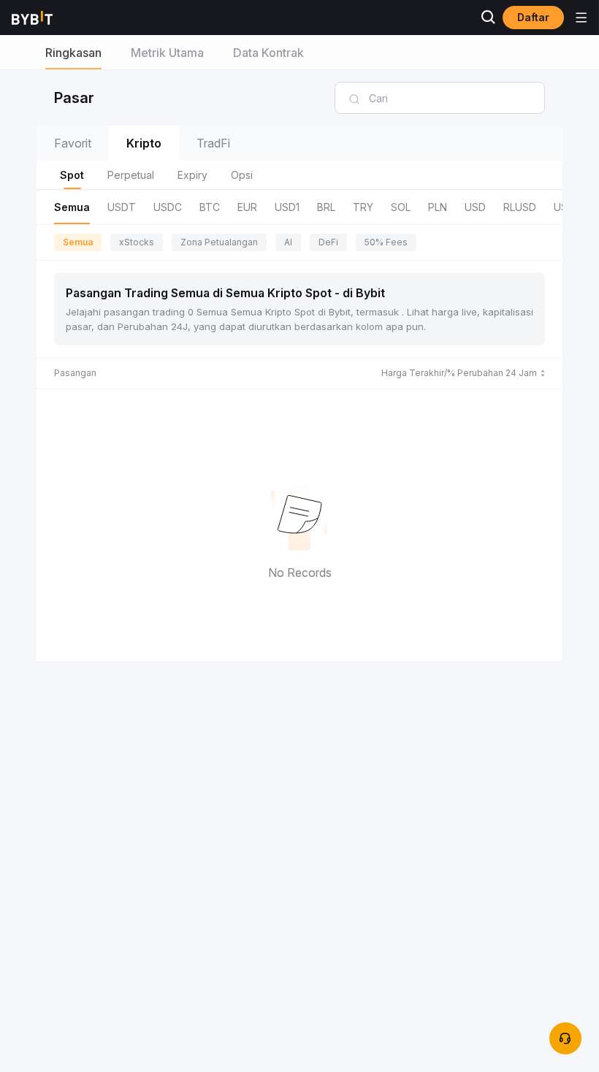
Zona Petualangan (219, 242)
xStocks (136, 242)
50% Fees (386, 242)
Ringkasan (73, 52)
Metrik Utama (167, 52)
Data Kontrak (268, 52)
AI (288, 242)
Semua (78, 242)
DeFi (328, 242)
